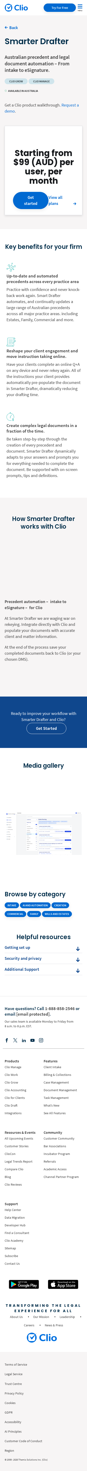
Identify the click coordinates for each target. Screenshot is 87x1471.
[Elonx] (15, 1040)
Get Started (46, 728)
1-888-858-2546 (60, 1008)
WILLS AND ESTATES (57, 914)
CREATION (60, 905)
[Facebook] (7, 1040)
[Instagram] (41, 1040)
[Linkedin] (24, 1040)
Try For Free (60, 8)
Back (13, 27)
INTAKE (11, 905)
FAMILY (34, 914)
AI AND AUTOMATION (35, 905)
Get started (30, 200)
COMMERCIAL (15, 914)
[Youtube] (32, 1040)
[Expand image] (43, 778)
